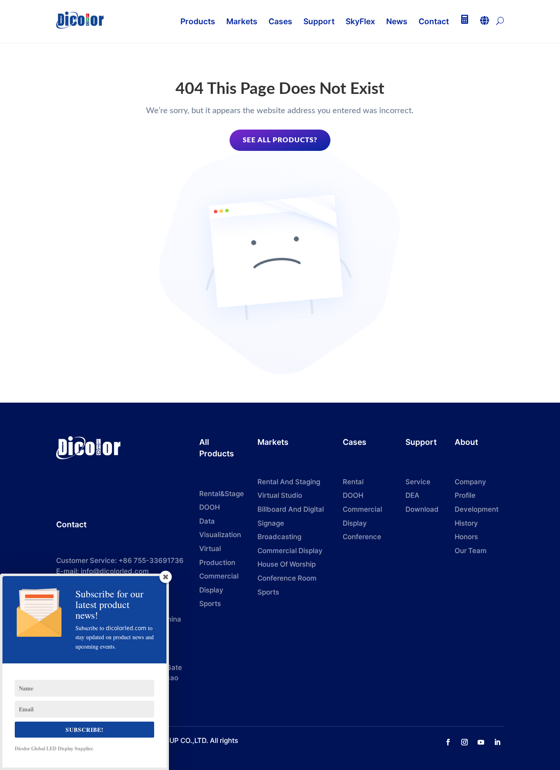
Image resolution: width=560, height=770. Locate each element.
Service (417, 482)
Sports (268, 592)
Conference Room (286, 578)
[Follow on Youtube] (480, 742)
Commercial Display (290, 551)
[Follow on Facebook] (448, 742)
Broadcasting (279, 537)
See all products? (280, 140)
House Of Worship (286, 564)
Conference (362, 537)
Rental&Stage (221, 494)
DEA (412, 495)
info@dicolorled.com (115, 571)
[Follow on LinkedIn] (497, 742)
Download (422, 509)
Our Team (471, 551)
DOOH (209, 507)
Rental (353, 482)
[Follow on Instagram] (464, 742)
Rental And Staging (288, 482)
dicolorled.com (126, 628)
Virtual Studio (279, 495)
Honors (466, 537)
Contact (71, 524)
